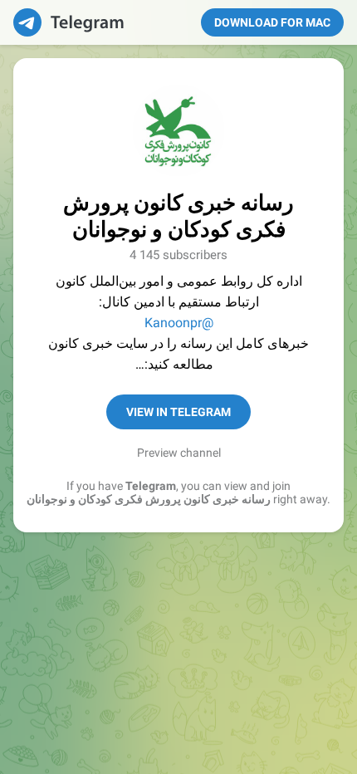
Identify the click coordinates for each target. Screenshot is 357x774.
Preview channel (179, 452)
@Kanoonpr (178, 323)
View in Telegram (178, 412)
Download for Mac (272, 22)
